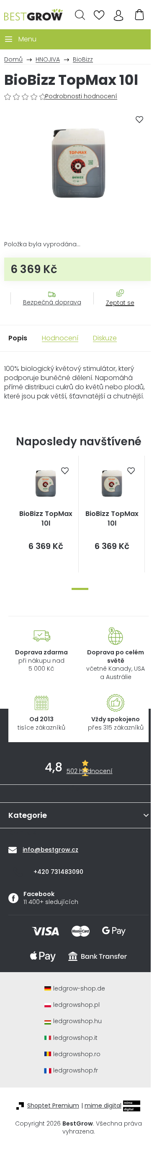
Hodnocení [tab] (60, 338)
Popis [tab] (17, 338)
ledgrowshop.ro (76, 1054)
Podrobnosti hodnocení (81, 96)
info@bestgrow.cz (50, 849)
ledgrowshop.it (75, 1038)
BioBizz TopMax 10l (45, 518)
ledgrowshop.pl (76, 1005)
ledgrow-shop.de (79, 989)
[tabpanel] (46, 514)
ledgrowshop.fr (75, 1071)
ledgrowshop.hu (77, 1021)
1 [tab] (80, 589)
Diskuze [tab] (105, 338)
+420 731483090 (58, 872)
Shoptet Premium (53, 1106)
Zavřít (115, 311)
